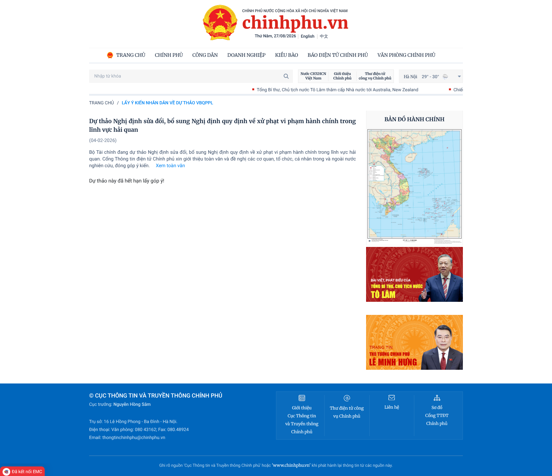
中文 (324, 36)
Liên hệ (391, 407)
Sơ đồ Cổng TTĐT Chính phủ (436, 415)
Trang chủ (101, 103)
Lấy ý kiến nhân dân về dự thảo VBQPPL (167, 103)
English (308, 36)
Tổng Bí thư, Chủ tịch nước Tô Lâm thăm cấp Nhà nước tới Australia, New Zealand (321, 90)
